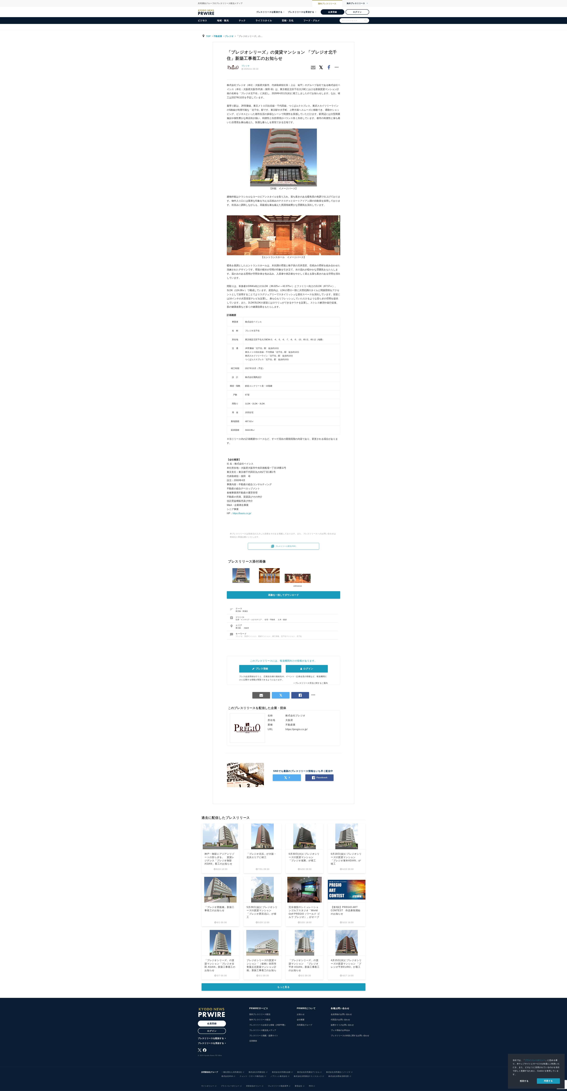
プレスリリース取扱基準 (278, 1086)
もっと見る (283, 987)
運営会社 (298, 1086)
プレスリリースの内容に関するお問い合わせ (350, 1035)
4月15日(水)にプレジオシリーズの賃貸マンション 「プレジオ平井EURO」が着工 (346, 963)
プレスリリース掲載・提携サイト (263, 1035)
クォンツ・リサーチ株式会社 (252, 1076)
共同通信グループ (304, 1025)
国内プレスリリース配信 (259, 1014)
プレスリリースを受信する (301, 12)
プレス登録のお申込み (340, 1030)
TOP (208, 36)
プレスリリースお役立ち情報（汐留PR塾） (267, 1025)
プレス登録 (261, 668)
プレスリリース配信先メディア (262, 1030)
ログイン (357, 12)
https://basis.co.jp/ (242, 513)
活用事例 (253, 1041)
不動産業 (218, 36)
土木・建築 (282, 619)
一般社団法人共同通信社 (231, 1072)
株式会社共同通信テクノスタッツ (308, 1076)
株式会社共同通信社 (257, 1072)
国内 (327, 4)
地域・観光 (223, 20)
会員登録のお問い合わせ (341, 1014)
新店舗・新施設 (242, 611)
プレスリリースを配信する (269, 12)
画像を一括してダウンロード (283, 595)
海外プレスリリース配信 (259, 1020)
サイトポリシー (207, 1086)
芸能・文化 (288, 20)
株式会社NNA (227, 1076)
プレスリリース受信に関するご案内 (311, 683)
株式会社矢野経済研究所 (338, 1076)
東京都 (238, 628)
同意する (548, 1081)
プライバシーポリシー (535, 1060)
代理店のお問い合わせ (340, 1020)
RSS (311, 1086)
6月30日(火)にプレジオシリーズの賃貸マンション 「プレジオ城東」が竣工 (304, 857)
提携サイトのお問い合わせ (342, 1025)
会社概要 (300, 1020)
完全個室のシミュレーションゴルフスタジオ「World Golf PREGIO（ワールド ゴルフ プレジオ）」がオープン (304, 914)
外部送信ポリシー (253, 1086)
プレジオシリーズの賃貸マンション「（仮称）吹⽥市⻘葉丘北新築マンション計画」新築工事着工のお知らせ (261, 967)
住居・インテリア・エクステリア (249, 619)
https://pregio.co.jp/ (296, 729)
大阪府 (246, 628)
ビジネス (202, 20)
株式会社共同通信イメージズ (338, 1072)
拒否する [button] (524, 1081)
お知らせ (300, 1014)
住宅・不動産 (270, 619)
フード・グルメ (311, 20)
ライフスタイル (264, 20)
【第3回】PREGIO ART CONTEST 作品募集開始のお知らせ (345, 910)
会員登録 (332, 12)
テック (242, 20)
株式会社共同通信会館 (281, 1072)
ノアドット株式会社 (279, 1076)
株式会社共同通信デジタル (308, 1072)
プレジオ (229, 36)
